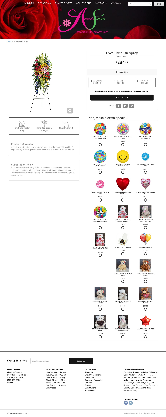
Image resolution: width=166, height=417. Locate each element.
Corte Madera (130, 375)
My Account (90, 390)
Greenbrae (147, 375)
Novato (139, 380)
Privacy (88, 385)
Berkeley (144, 372)
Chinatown (153, 372)
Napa (132, 380)
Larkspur (136, 377)
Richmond (128, 382)
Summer (29, 3)
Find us (10, 382)
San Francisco (138, 385)
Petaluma (147, 380)
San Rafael (135, 388)
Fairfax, (140, 375)
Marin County (146, 377)
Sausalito (128, 390)
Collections (83, 3)
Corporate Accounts (93, 380)
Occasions (44, 3)
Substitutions (90, 388)
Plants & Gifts (63, 3)
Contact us (89, 377)
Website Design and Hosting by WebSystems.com (141, 413)
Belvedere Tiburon (131, 372)
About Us (89, 372)
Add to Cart (122, 97)
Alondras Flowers (83, 21)
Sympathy (101, 3)
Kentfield (127, 377)
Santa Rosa (146, 388)
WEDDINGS (116, 3)
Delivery (88, 382)
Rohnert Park (138, 382)
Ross (147, 382)
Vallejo (135, 390)
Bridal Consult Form (93, 375)
